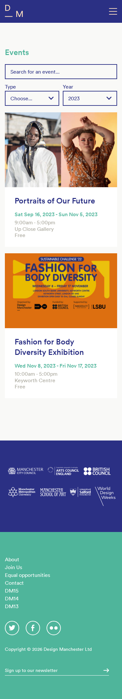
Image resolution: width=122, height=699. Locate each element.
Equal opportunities (27, 575)
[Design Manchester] (14, 12)
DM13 (12, 606)
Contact (14, 583)
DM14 (12, 598)
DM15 (12, 590)
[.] (104, 670)
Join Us (13, 567)
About (12, 559)
